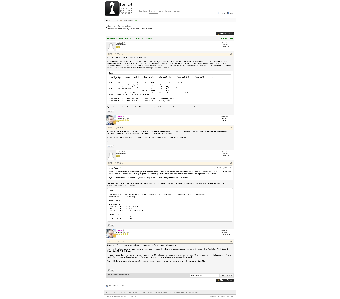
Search (222, 13)
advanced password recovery (125, 8)
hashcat (143, 11)
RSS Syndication (192, 293)
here (170, 249)
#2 (231, 128)
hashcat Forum (111, 26)
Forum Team (110, 293)
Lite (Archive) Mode (161, 293)
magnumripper (148, 261)
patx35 (119, 42)
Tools (168, 11)
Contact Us (121, 293)
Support (120, 26)
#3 (231, 163)
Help (231, 13)
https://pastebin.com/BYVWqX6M (122, 185)
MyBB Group (131, 296)
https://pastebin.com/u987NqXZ (158, 68)
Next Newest (124, 275)
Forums (153, 11)
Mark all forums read (177, 293)
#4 (231, 242)
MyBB (116, 296)
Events (176, 11)
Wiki (161, 11)
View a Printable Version (116, 285)
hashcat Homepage (134, 293)
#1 (231, 54)
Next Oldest (112, 275)
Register (131, 20)
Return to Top (147, 293)
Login (125, 20)
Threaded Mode (227, 38)
